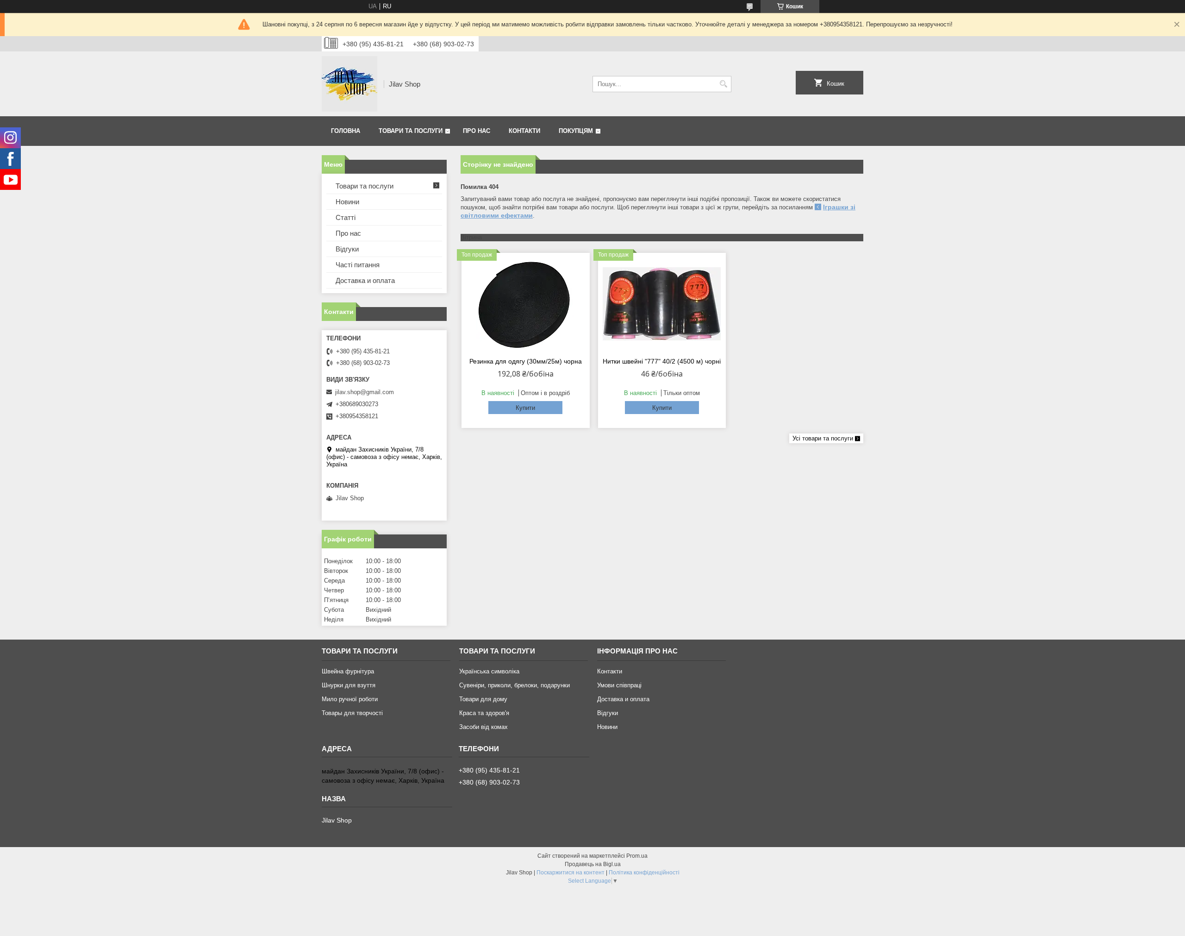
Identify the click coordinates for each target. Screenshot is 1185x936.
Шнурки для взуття (348, 685)
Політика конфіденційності (644, 872)
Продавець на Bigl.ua (593, 864)
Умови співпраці (619, 685)
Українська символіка (489, 671)
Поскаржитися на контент (570, 872)
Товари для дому (483, 699)
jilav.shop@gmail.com (364, 392)
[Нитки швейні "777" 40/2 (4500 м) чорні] (662, 304)
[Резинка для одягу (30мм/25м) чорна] (525, 304)
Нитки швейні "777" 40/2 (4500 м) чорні (662, 361)
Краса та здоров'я (484, 713)
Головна (345, 130)
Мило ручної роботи (350, 699)
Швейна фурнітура (348, 671)
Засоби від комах (483, 726)
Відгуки (347, 249)
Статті (346, 217)
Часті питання (358, 265)
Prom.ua (637, 856)
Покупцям (576, 130)
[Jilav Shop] (349, 84)
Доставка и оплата (365, 280)
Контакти (524, 130)
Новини (347, 202)
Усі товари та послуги (822, 438)
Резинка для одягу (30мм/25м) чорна (525, 361)
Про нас (476, 130)
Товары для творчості (352, 713)
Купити (525, 407)
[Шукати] (723, 84)
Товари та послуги (411, 130)
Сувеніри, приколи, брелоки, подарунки (514, 685)
